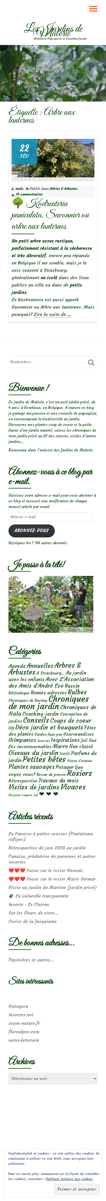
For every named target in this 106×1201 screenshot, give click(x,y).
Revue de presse (51, 774)
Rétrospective (22, 781)
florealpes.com (23, 1031)
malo (19, 188)
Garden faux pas (48, 734)
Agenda (16, 666)
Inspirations (65, 740)
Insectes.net (20, 1014)
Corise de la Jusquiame (32, 921)
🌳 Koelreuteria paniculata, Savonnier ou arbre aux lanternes (50, 215)
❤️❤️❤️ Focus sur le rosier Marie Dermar (52, 879)
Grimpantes (22, 740)
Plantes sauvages (31, 766)
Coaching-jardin (40, 714)
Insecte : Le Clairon (28, 904)
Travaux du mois (58, 780)
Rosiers (79, 773)
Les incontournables (29, 746)
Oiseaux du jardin (33, 753)
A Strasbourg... (50, 673)
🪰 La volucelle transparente (38, 896)
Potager (64, 767)
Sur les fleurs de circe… (33, 913)
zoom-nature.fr (24, 1023)
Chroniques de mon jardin (48, 702)
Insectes (43, 741)
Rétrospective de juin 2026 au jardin (47, 848)
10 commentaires (29, 194)
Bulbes (77, 692)
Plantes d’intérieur (79, 761)
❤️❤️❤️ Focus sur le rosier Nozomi (45, 870)
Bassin (72, 686)
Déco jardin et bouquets (49, 727)
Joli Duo (88, 740)
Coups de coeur (70, 720)
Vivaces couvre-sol (23, 795)
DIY (11, 728)
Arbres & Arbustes (63, 188)
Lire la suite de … (52, 314)
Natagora (18, 1006)
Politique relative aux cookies (69, 1179)
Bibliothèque (19, 693)
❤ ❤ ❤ (48, 794)
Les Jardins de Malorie (53, 31)
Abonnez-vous (31, 530)
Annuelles (40, 666)
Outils (65, 753)
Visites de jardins (33, 787)
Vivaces (73, 786)
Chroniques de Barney (27, 700)
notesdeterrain (23, 1040)
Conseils (36, 720)
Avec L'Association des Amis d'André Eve (51, 682)
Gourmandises (78, 734)
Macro (60, 746)
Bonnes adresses (49, 693)
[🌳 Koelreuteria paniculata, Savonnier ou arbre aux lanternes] (53, 156)
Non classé (81, 746)
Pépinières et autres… (31, 960)
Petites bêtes (44, 759)
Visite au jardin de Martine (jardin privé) (52, 887)
